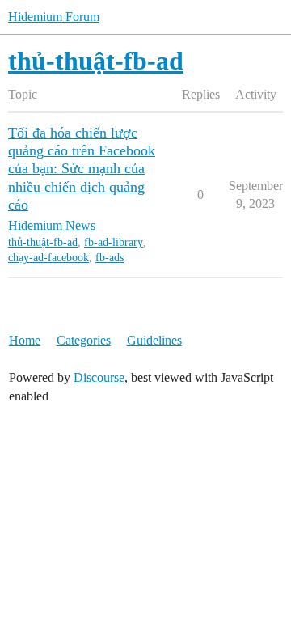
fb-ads (109, 258)
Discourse (99, 377)
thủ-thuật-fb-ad (43, 242)
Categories (84, 340)
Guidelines (154, 340)
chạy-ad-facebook (48, 258)
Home (24, 340)
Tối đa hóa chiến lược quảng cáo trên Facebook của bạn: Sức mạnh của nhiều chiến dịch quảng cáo (81, 168)
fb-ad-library (113, 242)
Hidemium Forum (53, 16)
